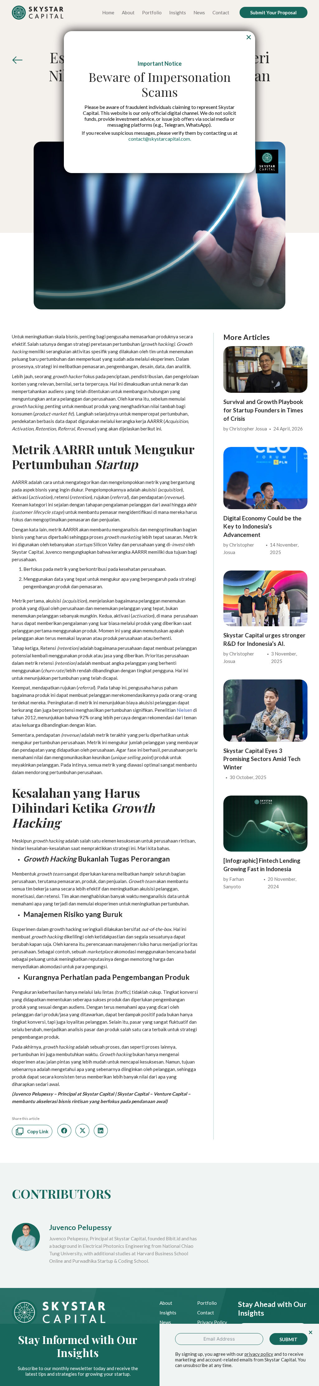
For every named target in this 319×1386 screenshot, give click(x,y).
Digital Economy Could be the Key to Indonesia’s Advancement (262, 526)
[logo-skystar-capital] (38, 13)
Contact (205, 1312)
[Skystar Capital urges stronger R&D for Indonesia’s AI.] (265, 574)
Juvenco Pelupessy (80, 1227)
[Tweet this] (82, 1130)
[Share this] (64, 1130)
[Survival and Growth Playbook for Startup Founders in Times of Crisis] (265, 350)
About (166, 1303)
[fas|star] (17, 62)
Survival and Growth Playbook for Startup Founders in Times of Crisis (263, 410)
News (165, 1322)
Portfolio (207, 1303)
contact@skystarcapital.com (159, 139)
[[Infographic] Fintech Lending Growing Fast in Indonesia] (265, 799)
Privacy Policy (212, 1322)
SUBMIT (288, 1339)
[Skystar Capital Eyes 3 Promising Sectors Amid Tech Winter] (265, 683)
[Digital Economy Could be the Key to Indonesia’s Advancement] (265, 450)
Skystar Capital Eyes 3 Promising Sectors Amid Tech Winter (261, 759)
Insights (168, 1312)
